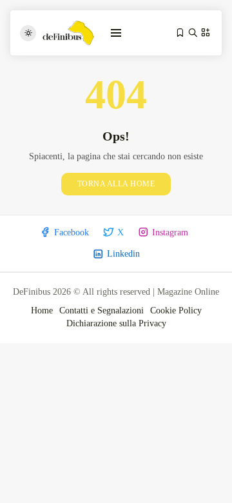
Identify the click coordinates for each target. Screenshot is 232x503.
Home (42, 310)
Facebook (71, 232)
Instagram (170, 232)
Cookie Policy (176, 310)
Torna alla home (116, 183)
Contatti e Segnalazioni (101, 310)
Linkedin (123, 254)
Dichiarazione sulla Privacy (116, 323)
